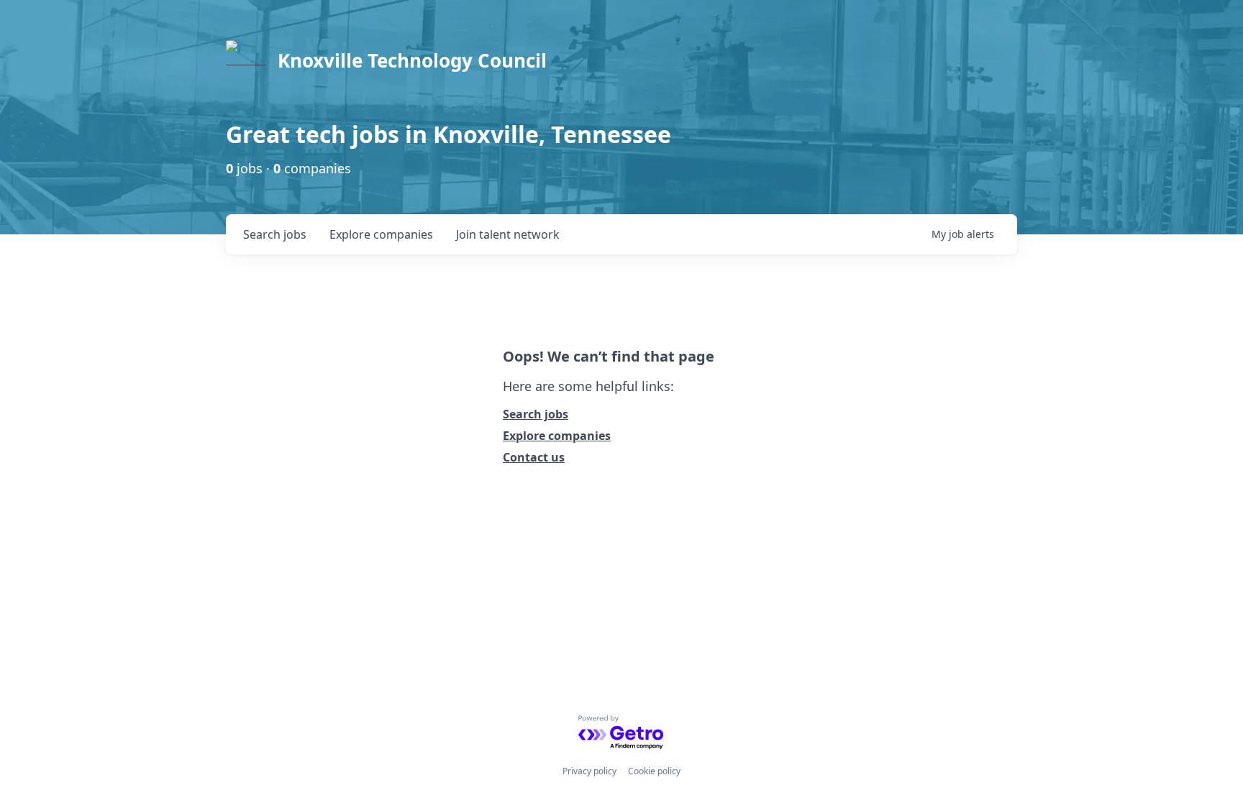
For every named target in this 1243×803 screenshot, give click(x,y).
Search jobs (535, 414)
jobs (274, 234)
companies (381, 234)
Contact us (534, 457)
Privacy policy (589, 771)
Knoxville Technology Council (412, 60)
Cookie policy (654, 771)
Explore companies (557, 436)
